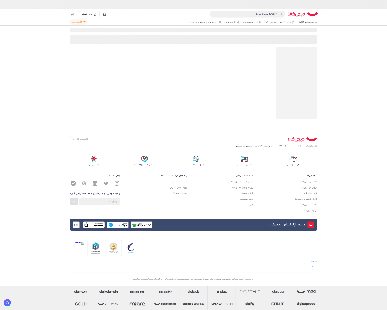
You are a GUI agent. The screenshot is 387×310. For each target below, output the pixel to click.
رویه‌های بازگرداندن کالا (242, 187)
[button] (7, 302)
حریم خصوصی (246, 199)
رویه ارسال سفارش (178, 187)
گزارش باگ (248, 204)
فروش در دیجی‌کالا (308, 187)
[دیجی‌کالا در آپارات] (84, 183)
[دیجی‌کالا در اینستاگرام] (117, 183)
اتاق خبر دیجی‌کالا (309, 181)
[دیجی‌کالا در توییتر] (106, 183)
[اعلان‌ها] (104, 14)
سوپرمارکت (269, 22)
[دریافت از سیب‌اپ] (94, 225)
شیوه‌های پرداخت (179, 193)
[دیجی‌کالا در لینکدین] (95, 183)
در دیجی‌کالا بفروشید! (196, 22)
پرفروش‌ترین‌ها (230, 22)
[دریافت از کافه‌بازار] (141, 225)
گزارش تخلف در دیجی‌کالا (306, 199)
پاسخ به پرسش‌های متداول (240, 181)
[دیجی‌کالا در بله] (73, 183)
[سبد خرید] (72, 14)
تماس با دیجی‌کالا (309, 204)
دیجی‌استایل (213, 22)
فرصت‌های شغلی (309, 193)
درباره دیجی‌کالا (310, 210)
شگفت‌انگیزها (285, 22)
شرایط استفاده (246, 193)
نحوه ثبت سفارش (179, 181)
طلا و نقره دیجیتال (250, 22)
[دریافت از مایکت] (117, 225)
